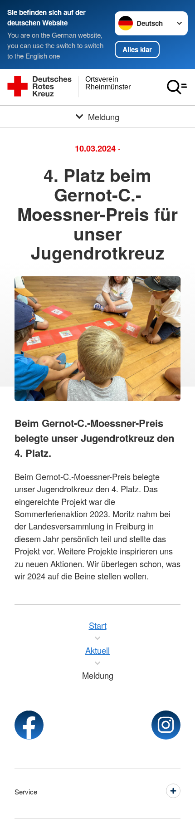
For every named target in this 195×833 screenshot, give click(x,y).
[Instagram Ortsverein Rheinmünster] (165, 725)
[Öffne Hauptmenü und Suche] (177, 87)
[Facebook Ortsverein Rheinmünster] (29, 725)
